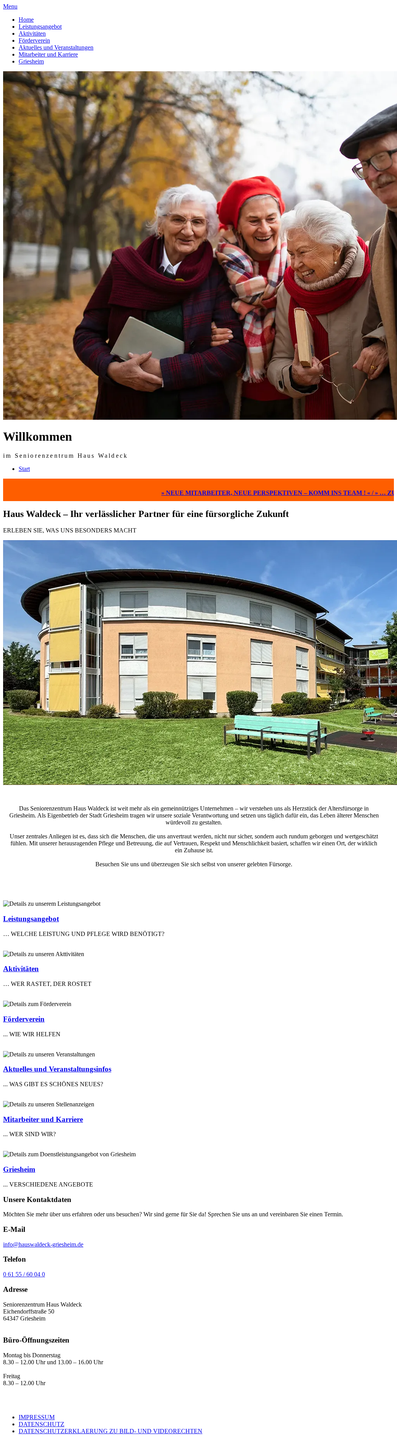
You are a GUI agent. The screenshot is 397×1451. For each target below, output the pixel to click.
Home (26, 19)
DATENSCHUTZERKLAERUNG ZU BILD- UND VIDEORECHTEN (110, 1431)
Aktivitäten (32, 33)
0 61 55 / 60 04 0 (24, 1274)
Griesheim (31, 61)
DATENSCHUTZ (41, 1424)
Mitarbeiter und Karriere (48, 54)
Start (24, 468)
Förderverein (34, 40)
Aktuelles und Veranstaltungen (56, 47)
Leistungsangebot (40, 26)
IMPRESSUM (37, 1417)
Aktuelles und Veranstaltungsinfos (57, 1069)
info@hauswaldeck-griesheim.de (43, 1244)
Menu (10, 6)
